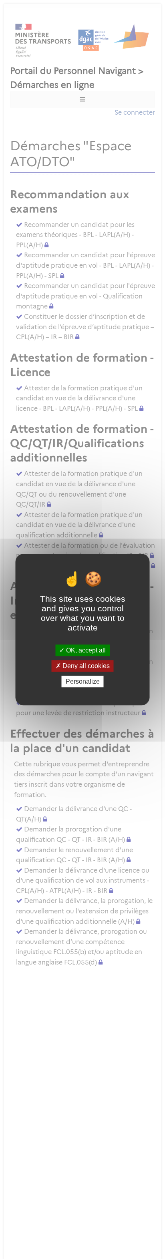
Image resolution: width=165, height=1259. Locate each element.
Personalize (83, 681)
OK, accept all (85, 650)
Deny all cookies (85, 665)
